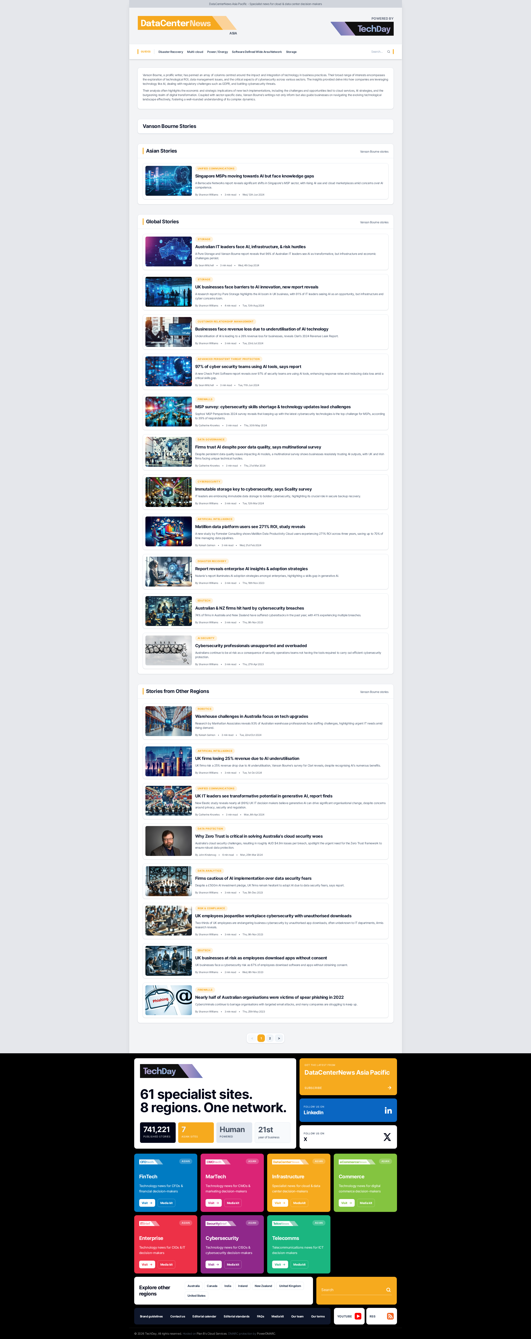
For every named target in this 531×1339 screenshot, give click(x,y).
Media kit (166, 1203)
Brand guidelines (151, 1316)
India (227, 1286)
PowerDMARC (266, 1333)
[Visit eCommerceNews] (357, 1162)
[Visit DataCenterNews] (290, 1162)
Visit (145, 1203)
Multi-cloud (195, 51)
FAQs (260, 1316)
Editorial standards (237, 1316)
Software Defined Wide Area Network (257, 51)
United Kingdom (290, 1286)
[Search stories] (388, 1290)
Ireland (243, 1286)
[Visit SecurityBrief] (224, 1223)
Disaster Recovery (170, 51)
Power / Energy (217, 51)
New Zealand (263, 1286)
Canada (212, 1286)
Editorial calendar (204, 1316)
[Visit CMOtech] (224, 1162)
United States (196, 1295)
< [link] (252, 1038)
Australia (194, 1286)
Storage (291, 51)
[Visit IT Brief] (157, 1223)
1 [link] (261, 1038)
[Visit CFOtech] (157, 1162)
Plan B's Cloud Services (212, 1333)
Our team (297, 1316)
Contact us (177, 1316)
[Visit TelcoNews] (290, 1223)
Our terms (318, 1316)
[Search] (388, 51)
